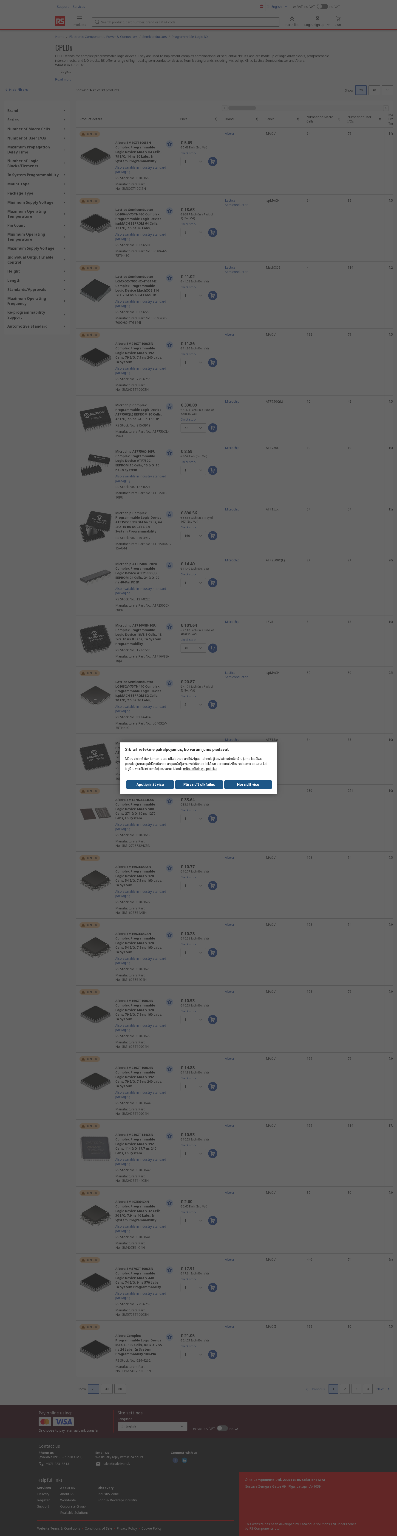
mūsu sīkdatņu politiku (200, 769)
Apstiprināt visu (150, 784)
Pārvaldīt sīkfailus (199, 784)
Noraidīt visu (248, 784)
